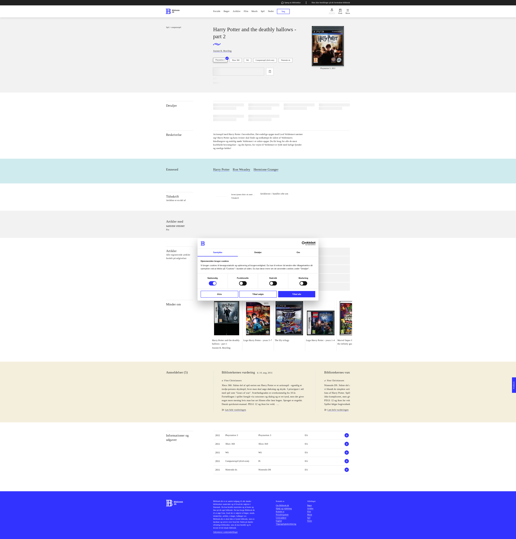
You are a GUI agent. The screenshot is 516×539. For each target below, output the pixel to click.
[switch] (243, 283)
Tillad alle (296, 294)
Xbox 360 (235, 60)
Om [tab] (298, 252)
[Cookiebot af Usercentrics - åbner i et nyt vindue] (304, 243)
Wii (247, 60)
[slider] (328, 48)
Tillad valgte (258, 294)
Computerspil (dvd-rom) (265, 60)
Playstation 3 (220, 60)
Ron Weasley (241, 169)
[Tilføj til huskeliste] (270, 71)
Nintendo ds (285, 60)
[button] (281, 435)
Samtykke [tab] (217, 252)
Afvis (219, 294)
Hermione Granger (266, 169)
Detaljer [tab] (258, 252)
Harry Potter (221, 169)
